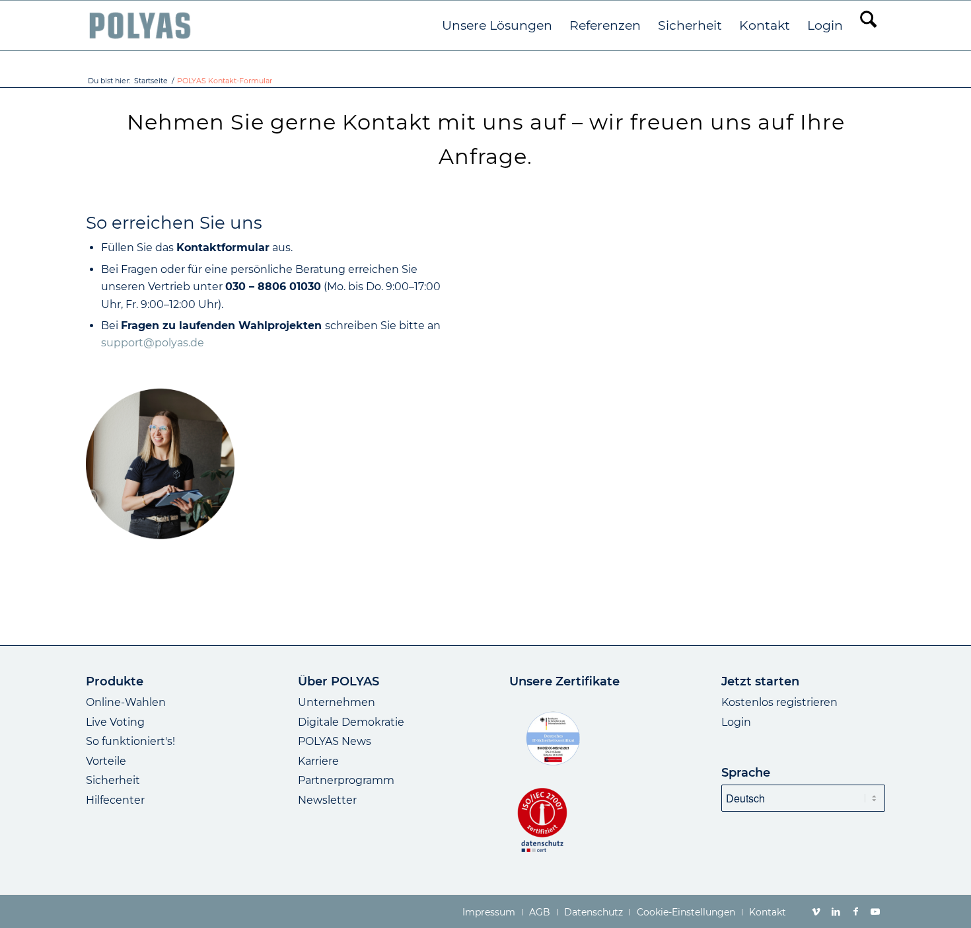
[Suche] (868, 25)
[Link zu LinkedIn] (835, 911)
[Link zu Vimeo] (816, 911)
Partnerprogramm (346, 780)
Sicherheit (113, 780)
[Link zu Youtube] (875, 911)
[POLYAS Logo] (140, 25)
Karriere (318, 761)
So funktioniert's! (130, 741)
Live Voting (115, 722)
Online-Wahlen (126, 702)
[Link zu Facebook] (855, 911)
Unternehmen (336, 702)
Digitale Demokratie (351, 722)
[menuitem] (497, 26)
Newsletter (327, 800)
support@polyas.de (152, 342)
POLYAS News (334, 741)
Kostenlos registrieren (779, 702)
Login (736, 722)
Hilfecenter (115, 800)
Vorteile (106, 761)
